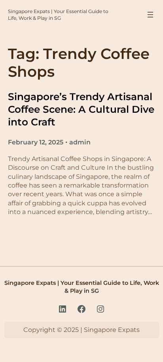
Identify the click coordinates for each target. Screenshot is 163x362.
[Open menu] (150, 14)
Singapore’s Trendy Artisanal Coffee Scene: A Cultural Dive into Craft (81, 109)
